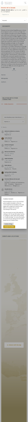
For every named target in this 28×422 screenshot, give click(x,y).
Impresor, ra (5, 14)
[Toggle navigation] (25, 3)
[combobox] (14, 20)
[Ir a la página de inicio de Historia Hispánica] (7, 3)
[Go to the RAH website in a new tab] (2, 3)
